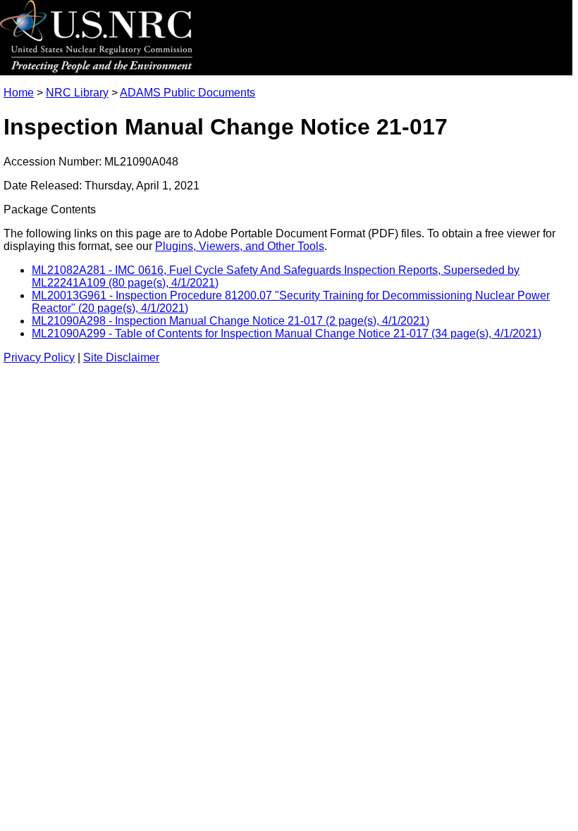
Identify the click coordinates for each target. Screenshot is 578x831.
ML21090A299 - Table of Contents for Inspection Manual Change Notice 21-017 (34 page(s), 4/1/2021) (286, 333)
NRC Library (77, 93)
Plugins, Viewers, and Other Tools (239, 246)
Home (19, 93)
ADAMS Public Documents (187, 93)
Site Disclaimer (121, 357)
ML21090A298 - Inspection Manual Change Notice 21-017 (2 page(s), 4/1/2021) (230, 321)
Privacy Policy (39, 357)
